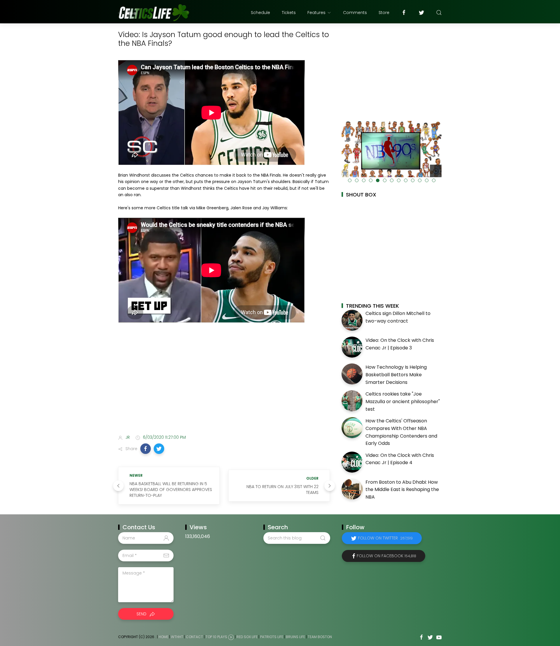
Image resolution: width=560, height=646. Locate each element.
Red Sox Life (247, 636)
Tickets (289, 12)
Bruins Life (295, 636)
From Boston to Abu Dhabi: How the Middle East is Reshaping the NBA (402, 489)
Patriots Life (271, 636)
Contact (194, 636)
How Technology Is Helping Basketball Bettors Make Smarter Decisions (396, 374)
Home (163, 636)
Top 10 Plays (216, 636)
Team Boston (320, 636)
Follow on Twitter (385, 538)
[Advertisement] (224, 384)
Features (316, 12)
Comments (355, 12)
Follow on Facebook (386, 556)
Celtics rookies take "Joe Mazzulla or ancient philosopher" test (402, 401)
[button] (145, 448)
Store (384, 12)
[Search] (439, 12)
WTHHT (177, 636)
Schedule (260, 12)
